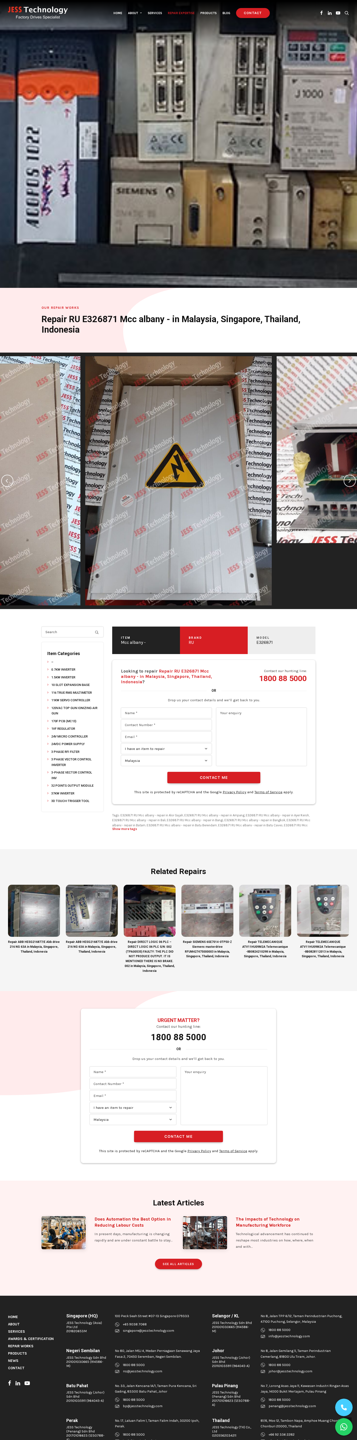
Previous (7, 481)
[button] (321, 13)
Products (208, 13)
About (133, 13)
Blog (226, 13)
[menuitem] (118, 13)
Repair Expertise (181, 13)
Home (117, 13)
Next (350, 481)
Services (155, 13)
